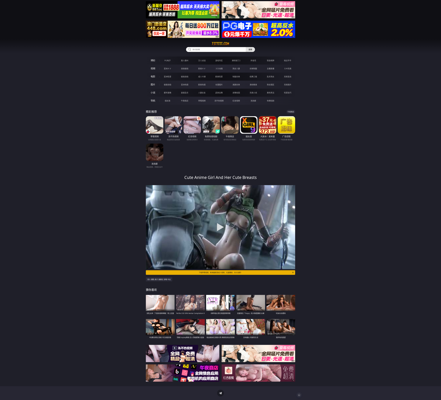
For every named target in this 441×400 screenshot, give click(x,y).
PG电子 (167, 60)
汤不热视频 (219, 100)
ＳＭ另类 (287, 68)
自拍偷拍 (184, 68)
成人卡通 (202, 76)
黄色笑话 (270, 92)
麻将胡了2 (236, 60)
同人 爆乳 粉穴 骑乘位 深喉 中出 (159, 279)
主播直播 (270, 68)
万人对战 (202, 60)
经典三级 (253, 76)
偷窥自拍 (167, 84)
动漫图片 (219, 84)
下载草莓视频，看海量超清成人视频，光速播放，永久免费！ (220, 272)
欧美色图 (202, 84)
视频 (153, 68)
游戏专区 (219, 60)
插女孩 (167, 100)
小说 (153, 92)
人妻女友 (202, 92)
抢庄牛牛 (287, 60)
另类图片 (287, 84)
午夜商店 (184, 100)
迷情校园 (236, 92)
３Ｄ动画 (219, 68)
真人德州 (184, 60)
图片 (153, 84)
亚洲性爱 (167, 76)
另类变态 (287, 76)
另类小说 (253, 92)
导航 (153, 100)
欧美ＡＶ (202, 68)
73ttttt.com (220, 43)
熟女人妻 (236, 68)
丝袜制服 (253, 68)
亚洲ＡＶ (167, 68)
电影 (153, 76)
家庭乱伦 (184, 92)
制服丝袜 (236, 76)
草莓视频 (202, 100)
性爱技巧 (287, 92)
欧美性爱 (219, 76)
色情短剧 (270, 100)
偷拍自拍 (184, 76)
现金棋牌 (270, 60)
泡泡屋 (253, 100)
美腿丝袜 (236, 84)
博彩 (153, 60)
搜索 (250, 49)
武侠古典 (219, 92)
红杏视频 (236, 100)
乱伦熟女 (270, 76)
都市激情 (167, 92)
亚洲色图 (184, 84)
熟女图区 (270, 84)
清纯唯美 (253, 84)
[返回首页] (299, 395)
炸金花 (253, 60)
